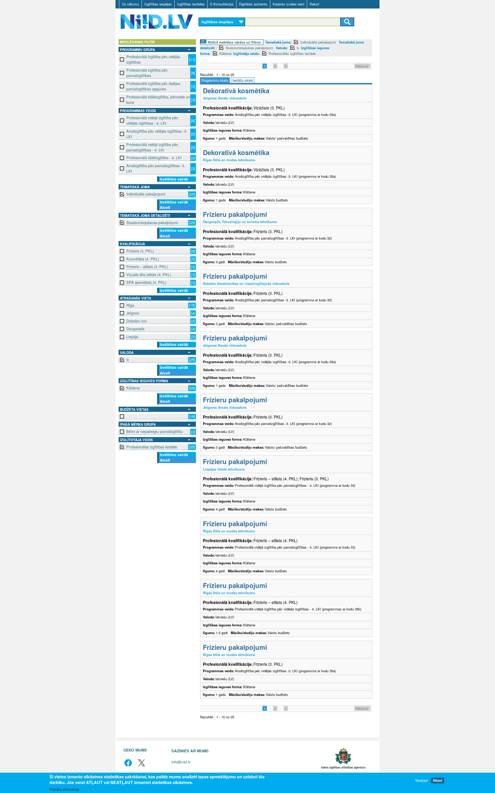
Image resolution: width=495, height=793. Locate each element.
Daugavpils (135, 328)
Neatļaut (421, 781)
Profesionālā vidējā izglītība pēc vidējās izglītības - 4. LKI (152, 120)
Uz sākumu (130, 4)
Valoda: (282, 47)
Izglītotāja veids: (246, 53)
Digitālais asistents (253, 4)
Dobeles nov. (136, 320)
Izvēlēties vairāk (174, 179)
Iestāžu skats (243, 80)
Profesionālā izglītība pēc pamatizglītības (147, 72)
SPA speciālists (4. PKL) (146, 282)
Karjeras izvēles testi (288, 4)
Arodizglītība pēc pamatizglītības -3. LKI (155, 168)
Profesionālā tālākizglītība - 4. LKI (154, 157)
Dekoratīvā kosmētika (236, 90)
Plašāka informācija (64, 789)
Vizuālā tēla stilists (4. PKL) (148, 274)
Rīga (130, 305)
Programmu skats (215, 80)
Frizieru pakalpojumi (235, 214)
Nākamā (362, 66)
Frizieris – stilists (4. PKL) (147, 266)
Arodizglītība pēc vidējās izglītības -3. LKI (156, 134)
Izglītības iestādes (191, 4)
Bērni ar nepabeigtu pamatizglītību (154, 431)
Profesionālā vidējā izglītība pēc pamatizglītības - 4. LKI (152, 147)
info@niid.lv (181, 761)
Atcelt (165, 207)
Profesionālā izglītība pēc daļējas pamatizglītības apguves (153, 86)
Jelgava (132, 313)
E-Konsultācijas (222, 4)
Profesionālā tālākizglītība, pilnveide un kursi (158, 99)
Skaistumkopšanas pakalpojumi (152, 222)
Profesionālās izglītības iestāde (151, 446)
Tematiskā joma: (278, 42)
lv (127, 359)
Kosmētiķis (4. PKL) (142, 258)
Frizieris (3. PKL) (140, 250)
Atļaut (437, 781)
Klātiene (133, 387)
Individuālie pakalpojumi (145, 194)
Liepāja (132, 336)
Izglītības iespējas (158, 4)
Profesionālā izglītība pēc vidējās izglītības (153, 59)
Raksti (314, 4)
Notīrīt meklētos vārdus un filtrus (234, 42)
